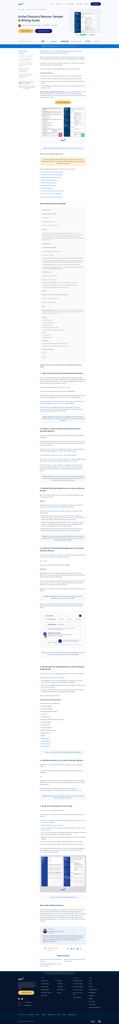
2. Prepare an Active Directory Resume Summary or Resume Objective (26, 64)
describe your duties (77, 522)
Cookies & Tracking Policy (94, 1007)
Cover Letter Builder (77, 980)
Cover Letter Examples (78, 986)
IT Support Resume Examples (49, 180)
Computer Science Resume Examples (51, 193)
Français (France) (51, 1014)
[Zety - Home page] (20, 4)
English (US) (31, 1014)
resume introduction (50, 449)
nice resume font (59, 403)
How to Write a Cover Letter (77, 993)
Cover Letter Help (77, 997)
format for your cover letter (55, 825)
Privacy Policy (92, 1001)
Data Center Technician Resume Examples (52, 191)
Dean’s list (44, 584)
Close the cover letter (47, 841)
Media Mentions (92, 992)
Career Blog (79, 4)
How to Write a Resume (46, 992)
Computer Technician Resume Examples (52, 174)
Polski (64, 1014)
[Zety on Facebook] (19, 999)
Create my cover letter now (63, 874)
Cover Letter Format (77, 989)
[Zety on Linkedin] (22, 999)
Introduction (21, 53)
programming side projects (64, 798)
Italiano (59, 1014)
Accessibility (91, 995)
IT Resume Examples (46, 188)
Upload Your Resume (43, 31)
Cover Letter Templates (78, 983)
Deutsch (38, 1014)
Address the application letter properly (51, 828)
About (86, 4)
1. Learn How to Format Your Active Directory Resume (25, 59)
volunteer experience (65, 467)
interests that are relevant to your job (72, 790)
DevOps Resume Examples (48, 185)
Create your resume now (63, 102)
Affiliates (90, 998)
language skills (48, 790)
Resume (59, 4)
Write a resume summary (46, 459)
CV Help (59, 992)
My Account (96, 4)
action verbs (72, 528)
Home (19, 9)
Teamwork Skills (45, 746)
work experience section (58, 511)
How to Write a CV (61, 989)
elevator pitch (70, 449)
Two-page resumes (58, 418)
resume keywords (50, 687)
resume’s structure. (65, 387)
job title (75, 517)
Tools (52, 4)
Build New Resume (26, 31)
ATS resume (80, 690)
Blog (23, 9)
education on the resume (55, 555)
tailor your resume (79, 538)
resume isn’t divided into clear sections (54, 401)
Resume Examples (45, 989)
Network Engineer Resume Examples (51, 177)
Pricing (90, 983)
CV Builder (59, 980)
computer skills (54, 682)
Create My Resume (26, 992)
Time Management (46, 741)
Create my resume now (63, 630)
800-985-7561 (28, 1002)
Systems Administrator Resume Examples (52, 172)
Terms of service (92, 1004)
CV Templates (60, 983)
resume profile (76, 401)
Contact (90, 986)
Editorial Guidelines (93, 989)
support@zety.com (27, 1005)
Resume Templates (45, 983)
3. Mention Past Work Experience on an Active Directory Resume (24, 70)
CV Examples (60, 986)
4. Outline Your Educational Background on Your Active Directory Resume (25, 75)
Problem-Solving (45, 744)
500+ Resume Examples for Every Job (51, 197)
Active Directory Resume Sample (26, 56)
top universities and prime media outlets (67, 919)
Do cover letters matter (46, 810)
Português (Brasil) (71, 1014)
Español (43, 1014)
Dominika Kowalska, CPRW (34, 25)
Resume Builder (44, 980)
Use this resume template (63, 124)
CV (64, 4)
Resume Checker (44, 986)
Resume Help (44, 995)
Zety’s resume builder (58, 652)
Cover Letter (71, 4)
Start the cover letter (46, 832)
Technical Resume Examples (48, 183)
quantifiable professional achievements (67, 461)
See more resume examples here (74, 148)
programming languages (68, 682)
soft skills (47, 682)
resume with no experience (62, 476)
